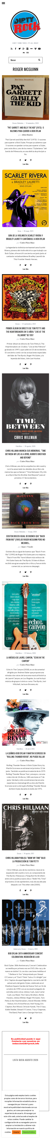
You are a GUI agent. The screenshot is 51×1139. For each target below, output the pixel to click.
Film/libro (19, 446)
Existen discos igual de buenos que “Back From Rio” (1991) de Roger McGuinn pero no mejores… (25, 539)
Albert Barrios (27, 134)
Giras (19, 231)
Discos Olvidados (17, 123)
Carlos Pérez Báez (27, 242)
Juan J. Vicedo (27, 546)
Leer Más (25, 164)
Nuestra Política (29, 1132)
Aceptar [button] (16, 1132)
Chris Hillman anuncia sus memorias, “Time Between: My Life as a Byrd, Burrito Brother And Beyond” (25, 454)
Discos (17, 323)
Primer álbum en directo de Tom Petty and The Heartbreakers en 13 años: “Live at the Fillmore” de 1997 (25, 332)
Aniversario (17, 949)
